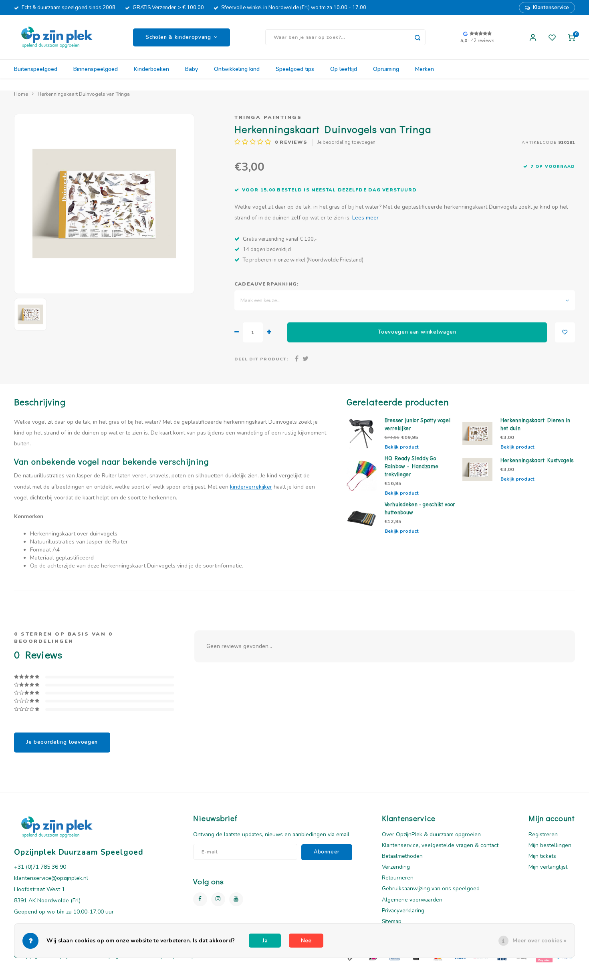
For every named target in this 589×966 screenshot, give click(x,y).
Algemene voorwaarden (412, 900)
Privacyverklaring (403, 910)
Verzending (396, 867)
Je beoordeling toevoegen (346, 142)
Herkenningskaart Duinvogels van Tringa (84, 94)
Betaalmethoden (402, 856)
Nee (306, 940)
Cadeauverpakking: (266, 284)
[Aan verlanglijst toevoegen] (565, 332)
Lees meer (365, 217)
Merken (424, 69)
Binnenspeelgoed (95, 69)
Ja (265, 940)
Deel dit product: (261, 359)
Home (21, 94)
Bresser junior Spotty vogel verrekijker (418, 424)
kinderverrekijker (251, 487)
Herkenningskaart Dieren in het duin (535, 424)
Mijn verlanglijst (547, 867)
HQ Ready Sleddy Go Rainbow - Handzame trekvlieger (412, 466)
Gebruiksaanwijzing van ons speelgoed (431, 888)
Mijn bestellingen (549, 845)
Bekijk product (401, 447)
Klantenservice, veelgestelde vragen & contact (440, 845)
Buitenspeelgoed (35, 69)
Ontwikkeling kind (237, 69)
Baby (191, 69)
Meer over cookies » (539, 940)
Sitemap (391, 921)
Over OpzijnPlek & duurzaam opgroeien (431, 834)
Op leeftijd (343, 69)
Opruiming (386, 69)
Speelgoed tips (295, 69)
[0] (571, 37)
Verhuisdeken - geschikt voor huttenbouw (420, 508)
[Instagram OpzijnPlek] (218, 899)
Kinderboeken (151, 69)
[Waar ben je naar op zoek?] (417, 37)
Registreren (543, 834)
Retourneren (398, 877)
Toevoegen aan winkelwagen (417, 332)
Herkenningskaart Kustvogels (537, 460)
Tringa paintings (268, 117)
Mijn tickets (542, 856)
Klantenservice (551, 7)
